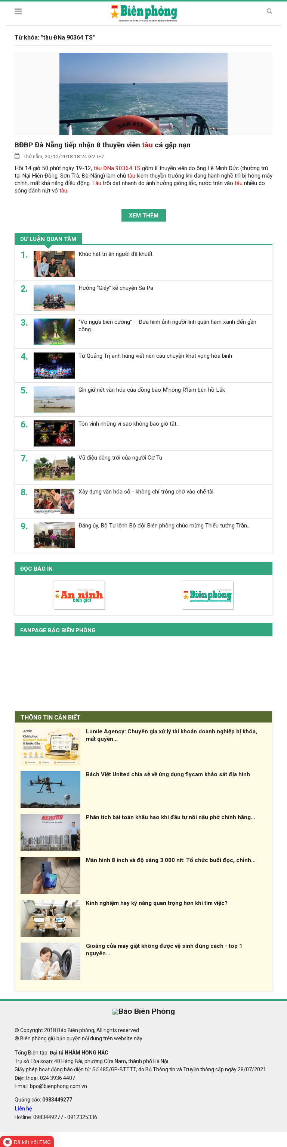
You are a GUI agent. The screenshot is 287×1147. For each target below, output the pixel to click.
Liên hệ (23, 1109)
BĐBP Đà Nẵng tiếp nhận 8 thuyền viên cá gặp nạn (103, 145)
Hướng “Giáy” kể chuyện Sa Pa (115, 288)
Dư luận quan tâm (48, 239)
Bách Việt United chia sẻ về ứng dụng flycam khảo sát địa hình (168, 774)
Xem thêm (143, 215)
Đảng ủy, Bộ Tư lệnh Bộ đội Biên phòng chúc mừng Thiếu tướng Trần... (164, 525)
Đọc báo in (36, 568)
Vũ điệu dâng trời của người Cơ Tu (120, 457)
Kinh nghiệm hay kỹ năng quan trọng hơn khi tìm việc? (157, 903)
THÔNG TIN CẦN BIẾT (51, 717)
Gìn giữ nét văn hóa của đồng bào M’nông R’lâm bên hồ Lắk (151, 389)
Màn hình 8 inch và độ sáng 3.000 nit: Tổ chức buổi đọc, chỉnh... (171, 860)
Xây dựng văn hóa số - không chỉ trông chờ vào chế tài (145, 491)
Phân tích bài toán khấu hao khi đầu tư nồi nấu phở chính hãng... (170, 817)
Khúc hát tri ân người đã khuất (115, 254)
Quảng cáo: (43, 1100)
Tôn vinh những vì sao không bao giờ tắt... (129, 423)
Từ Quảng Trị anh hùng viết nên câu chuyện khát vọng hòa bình (155, 355)
